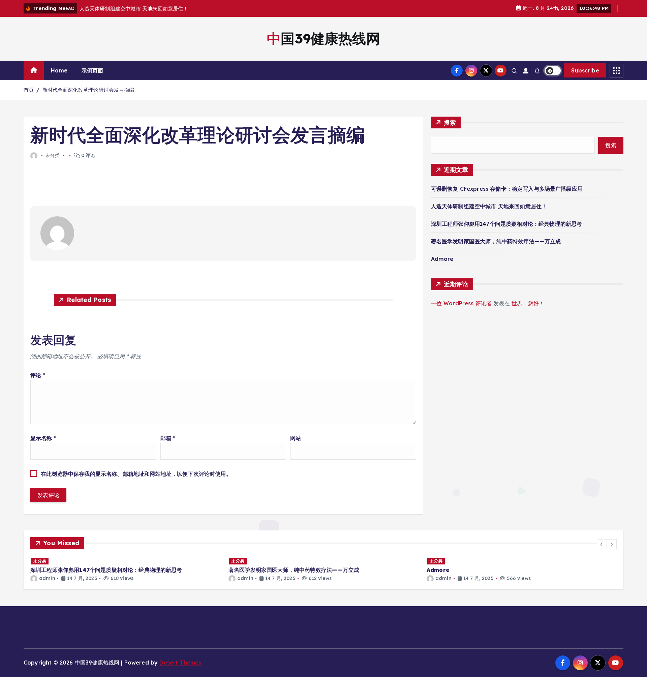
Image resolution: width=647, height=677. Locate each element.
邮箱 (168, 438)
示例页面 (92, 70)
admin (47, 578)
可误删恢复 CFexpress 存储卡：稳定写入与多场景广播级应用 (507, 188)
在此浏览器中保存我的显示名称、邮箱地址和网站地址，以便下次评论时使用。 (136, 473)
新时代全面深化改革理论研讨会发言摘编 (88, 90)
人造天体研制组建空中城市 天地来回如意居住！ (489, 206)
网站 (295, 438)
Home (59, 70)
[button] (602, 544)
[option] (125, 569)
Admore (442, 258)
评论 (37, 375)
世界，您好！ (528, 303)
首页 (29, 90)
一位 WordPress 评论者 (461, 303)
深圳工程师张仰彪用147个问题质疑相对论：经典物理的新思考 (506, 223)
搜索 (450, 122)
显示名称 (43, 438)
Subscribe (585, 70)
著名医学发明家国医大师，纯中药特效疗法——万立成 (496, 241)
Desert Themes (180, 662)
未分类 (40, 560)
